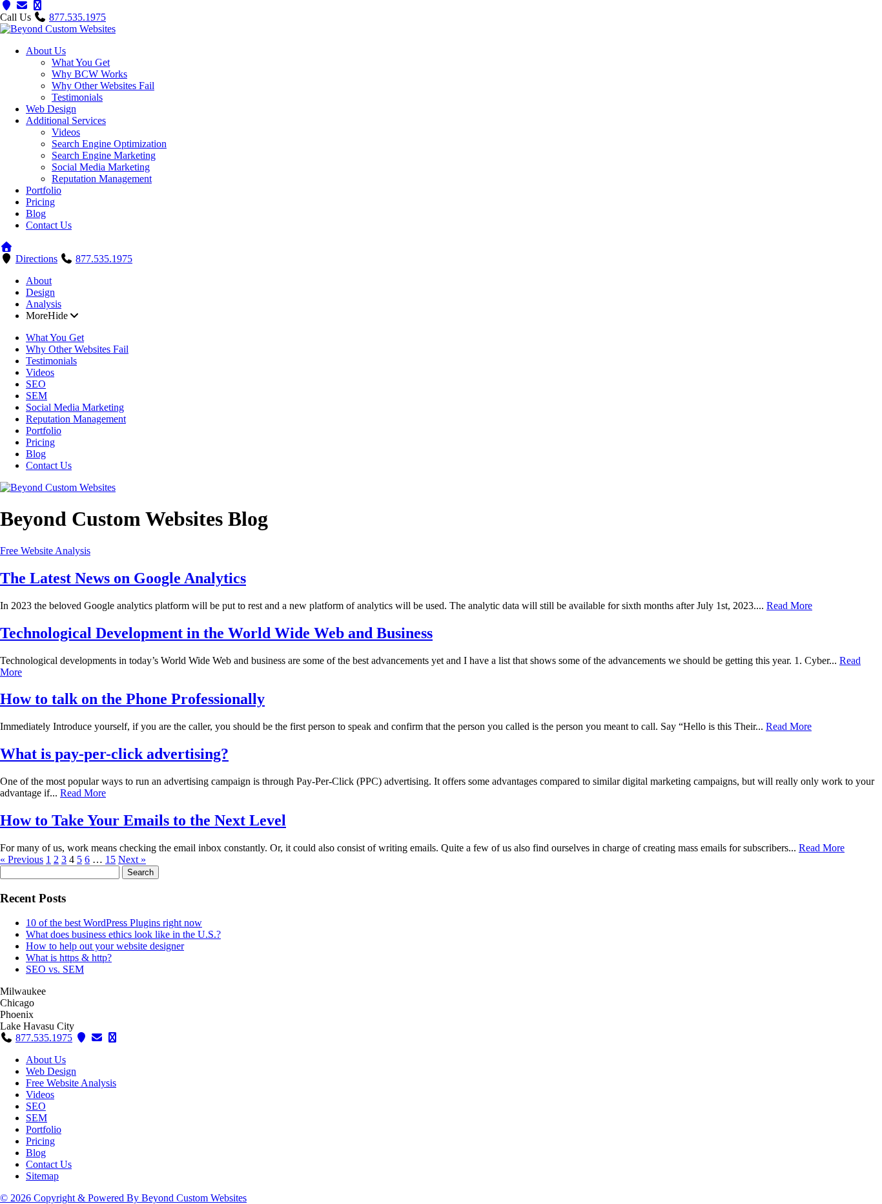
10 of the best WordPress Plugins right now (114, 922)
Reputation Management (102, 178)
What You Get (81, 62)
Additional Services (66, 120)
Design (40, 292)
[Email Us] (96, 1037)
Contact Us (49, 225)
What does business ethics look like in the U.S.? (123, 934)
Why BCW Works (89, 73)
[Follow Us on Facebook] (112, 1037)
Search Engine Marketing (104, 155)
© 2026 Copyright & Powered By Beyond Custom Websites (123, 1197)
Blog (36, 213)
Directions (36, 258)
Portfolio (43, 190)
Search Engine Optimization (109, 143)
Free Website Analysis (45, 550)
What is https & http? (69, 957)
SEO (36, 384)
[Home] (6, 247)
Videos (66, 132)
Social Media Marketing (101, 166)
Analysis (43, 303)
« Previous (21, 859)
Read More (789, 605)
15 (110, 859)
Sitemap (42, 1175)
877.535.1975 (77, 17)
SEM (36, 395)
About (39, 280)
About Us (46, 50)
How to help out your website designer (105, 945)
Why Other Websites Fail (103, 85)
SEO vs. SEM (55, 969)
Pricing (40, 201)
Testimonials (77, 97)
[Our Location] (6, 5)
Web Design (51, 108)
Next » (132, 859)
